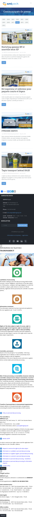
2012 (3, 25)
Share (4, 191)
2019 (3, 22)
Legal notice (25, 235)
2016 (17, 22)
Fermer (3, 468)
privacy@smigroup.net (22, 425)
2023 (13, 19)
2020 (26, 19)
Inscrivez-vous (22, 225)
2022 (17, 19)
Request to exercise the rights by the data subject (15, 448)
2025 (3, 19)
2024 (8, 19)
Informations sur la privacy (14, 235)
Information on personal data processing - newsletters (17, 458)
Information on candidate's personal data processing (16, 451)
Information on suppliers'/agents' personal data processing (18, 453)
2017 (13, 22)
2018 (8, 22)
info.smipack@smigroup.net (14, 212)
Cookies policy (6, 465)
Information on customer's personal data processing (16, 456)
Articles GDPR (6, 438)
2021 (22, 19)
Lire (4, 62)
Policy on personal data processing (12, 413)
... (21, 58)
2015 (22, 22)
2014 (26, 22)
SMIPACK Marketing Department (11, 52)
